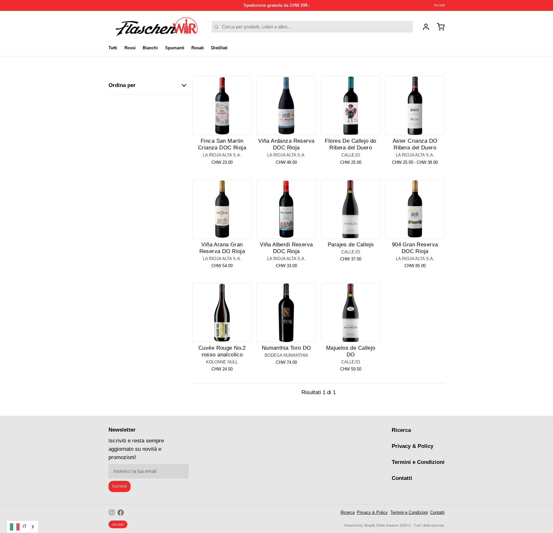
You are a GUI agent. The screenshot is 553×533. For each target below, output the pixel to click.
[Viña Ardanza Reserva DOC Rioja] (286, 105)
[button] (222, 126)
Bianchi (150, 47)
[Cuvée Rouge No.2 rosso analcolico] (222, 312)
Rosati (197, 47)
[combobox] (22, 527)
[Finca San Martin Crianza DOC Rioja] (222, 105)
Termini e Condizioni (418, 462)
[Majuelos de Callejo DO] (350, 312)
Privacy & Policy (412, 446)
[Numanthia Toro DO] (286, 312)
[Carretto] (438, 27)
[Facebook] (120, 512)
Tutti (112, 47)
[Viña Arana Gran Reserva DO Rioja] (222, 209)
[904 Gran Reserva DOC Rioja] (415, 209)
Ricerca (401, 430)
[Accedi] (423, 27)
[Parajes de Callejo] (350, 209)
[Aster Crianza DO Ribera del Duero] (415, 105)
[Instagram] (111, 512)
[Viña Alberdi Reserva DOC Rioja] (286, 209)
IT (25, 526)
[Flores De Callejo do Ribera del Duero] (350, 105)
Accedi (439, 5)
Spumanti (174, 47)
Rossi (130, 47)
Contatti (402, 478)
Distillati (219, 47)
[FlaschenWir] (156, 27)
